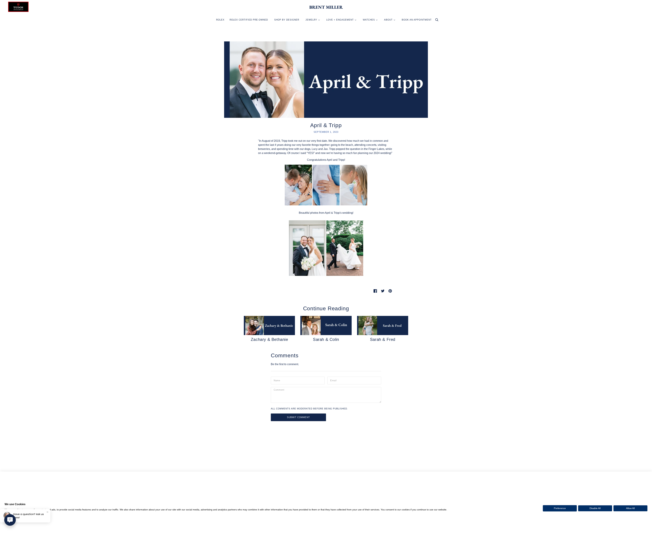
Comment (280, 390)
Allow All (630, 508)
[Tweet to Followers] (382, 290)
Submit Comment (298, 417)
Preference (560, 508)
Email (334, 380)
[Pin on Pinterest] (390, 290)
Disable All (595, 508)
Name (277, 380)
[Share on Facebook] (375, 290)
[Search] (437, 20)
